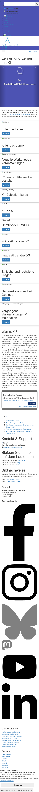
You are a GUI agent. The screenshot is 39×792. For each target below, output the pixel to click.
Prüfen (6, 22)
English (34, 51)
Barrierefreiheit (6, 755)
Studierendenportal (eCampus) (12, 740)
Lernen (6, 18)
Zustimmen (32, 403)
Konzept (7, 31)
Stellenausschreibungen (9, 744)
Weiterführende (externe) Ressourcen (18, 429)
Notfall (4, 761)
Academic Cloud (12, 742)
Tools (6, 27)
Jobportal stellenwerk (8, 747)
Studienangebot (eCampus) (11, 732)
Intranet (4, 763)
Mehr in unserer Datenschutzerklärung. (27, 406)
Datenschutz (6, 757)
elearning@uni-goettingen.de (12, 447)
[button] (4, 47)
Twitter (16, 465)
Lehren (6, 20)
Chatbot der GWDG (12, 421)
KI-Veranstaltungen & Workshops (19, 114)
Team (6, 33)
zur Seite (6, 134)
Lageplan (5, 765)
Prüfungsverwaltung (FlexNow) (12, 736)
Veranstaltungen (9, 24)
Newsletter (21, 460)
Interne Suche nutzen (12, 11)
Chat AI (4, 742)
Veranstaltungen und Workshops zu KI (18, 423)
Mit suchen (12, 8)
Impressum (5, 767)
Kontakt (4, 759)
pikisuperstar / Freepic (14, 481)
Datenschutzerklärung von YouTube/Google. (18, 400)
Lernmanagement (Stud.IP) (11, 738)
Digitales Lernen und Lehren (11, 45)
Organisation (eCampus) (10, 734)
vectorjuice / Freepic (13, 479)
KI (5, 29)
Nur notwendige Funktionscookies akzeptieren (16, 790)
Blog (18, 463)
